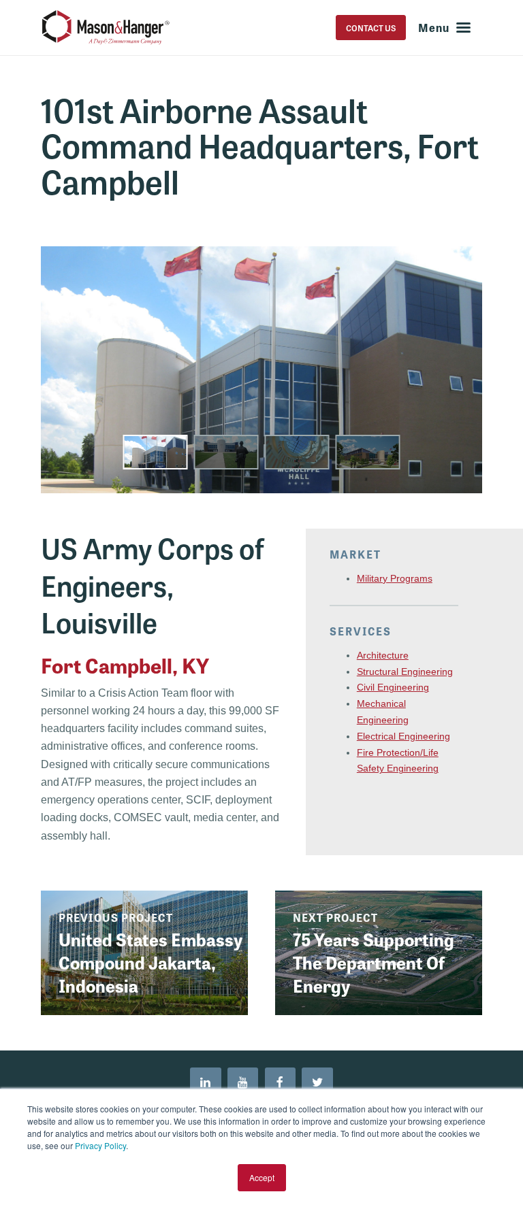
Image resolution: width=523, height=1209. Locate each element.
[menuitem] (205, 1083)
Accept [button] (261, 1177)
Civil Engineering (393, 687)
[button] (155, 452)
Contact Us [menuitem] (371, 28)
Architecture (383, 655)
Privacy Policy (100, 1145)
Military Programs (394, 578)
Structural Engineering (405, 671)
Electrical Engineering (403, 736)
